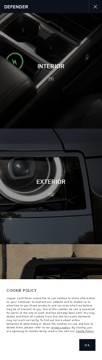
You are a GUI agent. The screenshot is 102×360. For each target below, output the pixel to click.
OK (87, 345)
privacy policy (60, 327)
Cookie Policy (85, 331)
